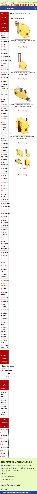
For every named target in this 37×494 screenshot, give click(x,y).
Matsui (5, 210)
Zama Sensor (3, 336)
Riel (4, 262)
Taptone (5, 297)
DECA (4, 113)
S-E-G (4, 289)
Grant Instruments (4, 155)
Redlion (5, 259)
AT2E (4, 50)
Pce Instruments (4, 247)
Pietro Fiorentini (4, 233)
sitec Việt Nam (3, 284)
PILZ (4, 238)
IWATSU (5, 150)
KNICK (4, 185)
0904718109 (8, 370)
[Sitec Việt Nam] (22, 157)
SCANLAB (5, 266)
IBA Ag (5, 159)
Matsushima (6, 213)
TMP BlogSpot (3, 401)
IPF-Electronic (4, 164)
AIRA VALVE (3, 45)
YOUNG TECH (4, 341)
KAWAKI (5, 175)
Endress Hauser (4, 118)
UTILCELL (5, 318)
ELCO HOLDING (3, 123)
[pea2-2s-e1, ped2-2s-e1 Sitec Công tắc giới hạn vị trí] (22, 29)
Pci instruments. (4, 242)
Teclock (5, 301)
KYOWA (5, 178)
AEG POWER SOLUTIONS (4, 35)
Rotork (5, 252)
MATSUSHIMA (5, 206)
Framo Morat (4, 128)
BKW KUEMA (3, 64)
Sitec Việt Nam (22, 168)
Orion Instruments (4, 221)
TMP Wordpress (4, 407)
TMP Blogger (3, 413)
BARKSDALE (5, 57)
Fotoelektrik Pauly (4, 134)
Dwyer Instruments (4, 109)
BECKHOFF (5, 69)
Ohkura (5, 225)
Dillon (5, 104)
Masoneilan (5, 203)
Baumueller (5, 60)
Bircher (5, 78)
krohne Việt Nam (4, 195)
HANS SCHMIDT (3, 139)
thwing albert (4, 314)
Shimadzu (5, 280)
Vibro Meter (3, 323)
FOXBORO (5, 143)
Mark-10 (5, 199)
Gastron (5, 147)
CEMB (4, 81)
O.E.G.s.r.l (5, 41)
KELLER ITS (4, 190)
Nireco (5, 229)
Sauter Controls (4, 275)
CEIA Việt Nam (4, 100)
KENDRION (5, 182)
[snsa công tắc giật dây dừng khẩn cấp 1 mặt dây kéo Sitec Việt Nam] (22, 93)
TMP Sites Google (3, 394)
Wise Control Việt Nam (4, 329)
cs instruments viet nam (4, 94)
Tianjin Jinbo (4, 293)
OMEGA (5, 217)
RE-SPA (5, 255)
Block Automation (4, 73)
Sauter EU (4, 270)
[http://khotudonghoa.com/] (11, 13)
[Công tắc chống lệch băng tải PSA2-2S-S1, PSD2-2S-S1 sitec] (22, 61)
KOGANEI (5, 171)
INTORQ (5, 168)
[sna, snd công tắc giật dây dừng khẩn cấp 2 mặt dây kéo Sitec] (22, 125)
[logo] (18, 3)
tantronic (5, 310)
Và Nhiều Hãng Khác (4, 346)
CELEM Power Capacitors (4, 86)
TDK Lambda (3, 305)
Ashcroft (6, 53)
